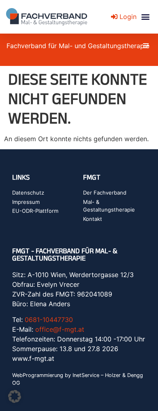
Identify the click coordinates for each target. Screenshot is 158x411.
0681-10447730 (49, 320)
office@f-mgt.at (59, 329)
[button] (145, 16)
